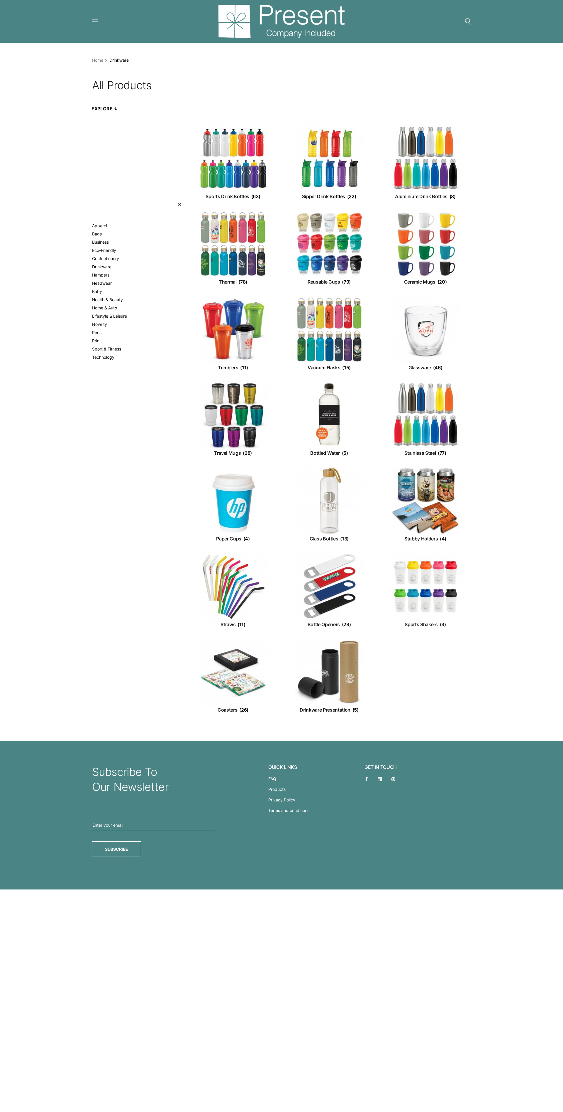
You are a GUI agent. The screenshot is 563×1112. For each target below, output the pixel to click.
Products (277, 789)
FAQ (272, 778)
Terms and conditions (288, 810)
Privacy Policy (281, 799)
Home (97, 60)
